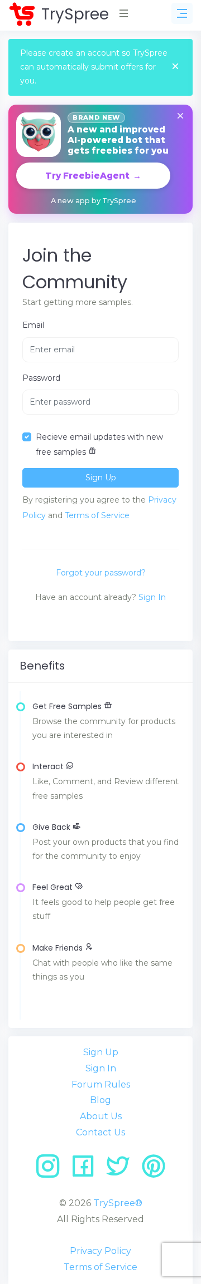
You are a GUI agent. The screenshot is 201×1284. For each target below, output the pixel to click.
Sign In (152, 597)
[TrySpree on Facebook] (86, 1170)
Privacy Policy (100, 1251)
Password (41, 378)
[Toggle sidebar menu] (182, 13)
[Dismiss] (180, 116)
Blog (100, 1100)
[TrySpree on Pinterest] (154, 1170)
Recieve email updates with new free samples (99, 444)
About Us (101, 1116)
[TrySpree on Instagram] (51, 1170)
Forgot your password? (101, 573)
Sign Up (100, 1052)
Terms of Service (97, 515)
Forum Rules (100, 1084)
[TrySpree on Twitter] (122, 1170)
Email (33, 325)
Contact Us (100, 1132)
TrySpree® (117, 1203)
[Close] (175, 67)
